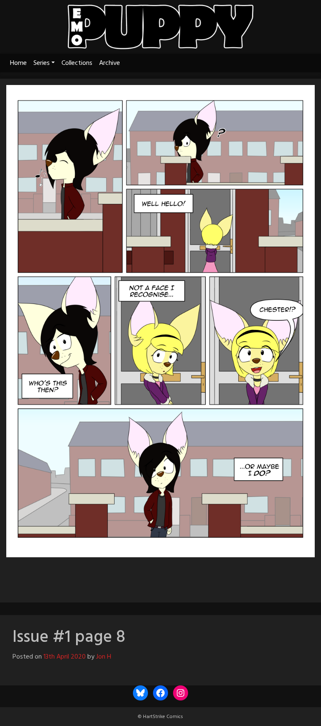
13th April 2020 (64, 656)
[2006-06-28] (117, 576)
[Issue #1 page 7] (138, 576)
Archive (109, 63)
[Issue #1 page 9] (183, 576)
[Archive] (160, 576)
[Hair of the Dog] (204, 576)
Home (18, 63)
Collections (76, 63)
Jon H (103, 656)
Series (41, 63)
